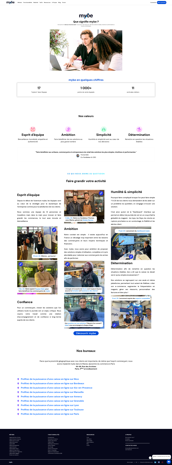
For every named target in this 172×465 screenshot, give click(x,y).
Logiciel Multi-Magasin (14, 453)
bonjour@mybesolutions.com (132, 448)
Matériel (35, 2)
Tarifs (41, 2)
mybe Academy (90, 442)
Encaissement (51, 437)
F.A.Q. (88, 437)
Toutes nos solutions (13, 455)
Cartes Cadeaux (51, 445)
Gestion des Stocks (52, 440)
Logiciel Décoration (13, 442)
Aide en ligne (89, 440)
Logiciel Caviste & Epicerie (15, 439)
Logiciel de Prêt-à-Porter (14, 437)
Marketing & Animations (53, 443)
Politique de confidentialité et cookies (146, 462)
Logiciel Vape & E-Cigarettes (15, 451)
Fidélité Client (51, 442)
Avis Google (50, 447)
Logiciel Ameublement (14, 445)
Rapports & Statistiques (53, 451)
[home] (10, 2)
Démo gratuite (162, 2)
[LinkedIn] (155, 462)
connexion (153, 2)
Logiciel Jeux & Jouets (14, 440)
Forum (64, 2)
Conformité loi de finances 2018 (55, 453)
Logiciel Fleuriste (13, 447)
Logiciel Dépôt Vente (13, 448)
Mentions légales (130, 462)
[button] (20, 2)
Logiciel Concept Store (14, 450)
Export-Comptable (52, 450)
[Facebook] (159, 462)
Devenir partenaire (129, 440)
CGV (136, 462)
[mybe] (11, 462)
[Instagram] (162, 462)
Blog (59, 2)
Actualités (127, 439)
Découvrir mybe (86, 333)
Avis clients (89, 439)
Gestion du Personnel (52, 448)
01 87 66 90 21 (128, 449)
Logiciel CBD (12, 443)
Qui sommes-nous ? (129, 437)
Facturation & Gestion (53, 439)
